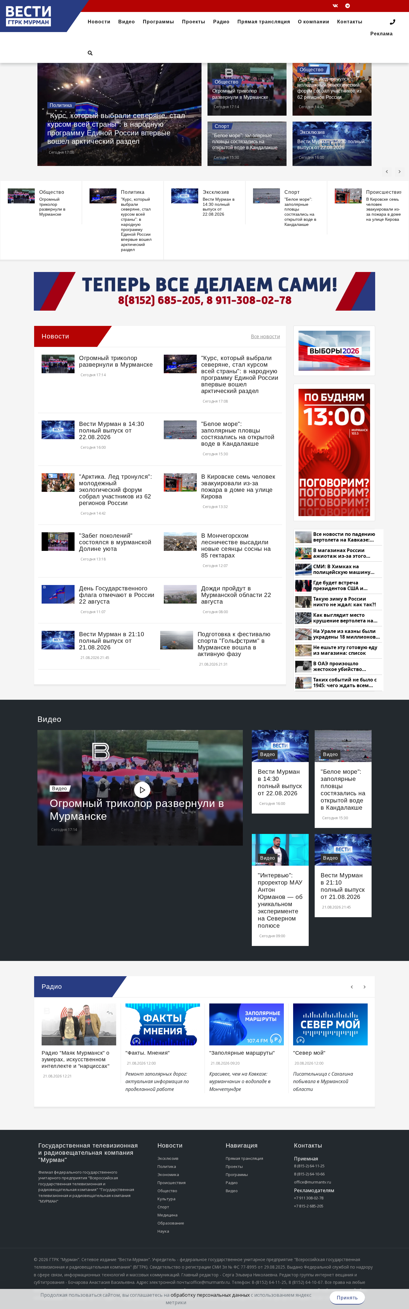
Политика (61, 105)
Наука (163, 1231)
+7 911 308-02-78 (308, 1198)
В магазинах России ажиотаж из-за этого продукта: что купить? (341, 553)
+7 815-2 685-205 (308, 1206)
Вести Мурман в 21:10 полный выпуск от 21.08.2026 (111, 641)
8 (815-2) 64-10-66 (309, 1174)
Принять (347, 1297)
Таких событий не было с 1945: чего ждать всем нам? (345, 683)
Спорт (222, 126)
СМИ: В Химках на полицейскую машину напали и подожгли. (341, 569)
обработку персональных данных (210, 1295)
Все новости (265, 336)
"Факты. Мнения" (147, 1053)
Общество (227, 81)
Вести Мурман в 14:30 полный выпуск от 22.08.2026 (218, 207)
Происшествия (384, 192)
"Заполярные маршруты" (242, 1053)
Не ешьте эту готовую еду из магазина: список (345, 650)
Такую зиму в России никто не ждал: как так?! (344, 602)
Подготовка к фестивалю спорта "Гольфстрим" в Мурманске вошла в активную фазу (234, 644)
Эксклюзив (312, 132)
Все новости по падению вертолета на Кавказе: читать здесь (344, 537)
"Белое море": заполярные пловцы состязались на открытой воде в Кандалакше (245, 141)
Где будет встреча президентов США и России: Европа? (338, 586)
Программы (237, 1174)
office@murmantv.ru (312, 1182)
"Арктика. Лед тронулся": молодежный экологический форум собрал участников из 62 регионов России (115, 489)
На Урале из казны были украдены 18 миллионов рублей (344, 634)
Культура (166, 1198)
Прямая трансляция (244, 1158)
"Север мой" (309, 1053)
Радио (232, 1182)
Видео (59, 788)
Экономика (168, 1174)
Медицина (167, 1215)
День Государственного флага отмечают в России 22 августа (116, 595)
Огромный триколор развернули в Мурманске (52, 207)
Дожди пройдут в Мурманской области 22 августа (236, 595)
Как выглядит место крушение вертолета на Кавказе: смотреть (343, 618)
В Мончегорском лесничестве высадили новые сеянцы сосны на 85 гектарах (236, 545)
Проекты (234, 1166)
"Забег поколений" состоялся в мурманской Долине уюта (115, 542)
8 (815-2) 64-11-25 (309, 1166)
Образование (170, 1223)
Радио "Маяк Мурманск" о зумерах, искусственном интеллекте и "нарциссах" (76, 1059)
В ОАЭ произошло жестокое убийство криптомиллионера (338, 666)
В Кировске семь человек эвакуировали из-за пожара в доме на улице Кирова (383, 209)
